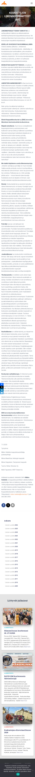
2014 (16, 568)
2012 (16, 575)
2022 (16, 539)
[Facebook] (2, 384)
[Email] (2, 392)
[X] (2, 387)
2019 (16, 550)
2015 (16, 564)
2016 (16, 561)
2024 (16, 532)
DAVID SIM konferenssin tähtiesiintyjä (14, 677)
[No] (33, 770)
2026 (16, 525)
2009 (16, 586)
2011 (16, 579)
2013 (16, 571)
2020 (16, 546)
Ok (18, 774)
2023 (16, 536)
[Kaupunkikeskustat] (4, 3)
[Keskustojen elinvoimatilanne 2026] (17, 715)
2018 (16, 554)
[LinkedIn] (2, 390)
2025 (16, 528)
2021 (16, 543)
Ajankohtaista (8, 627)
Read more (27, 646)
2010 (16, 582)
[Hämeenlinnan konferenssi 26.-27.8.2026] (17, 616)
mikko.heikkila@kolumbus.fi (19, 494)
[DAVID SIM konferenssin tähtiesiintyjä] (17, 661)
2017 (16, 557)
